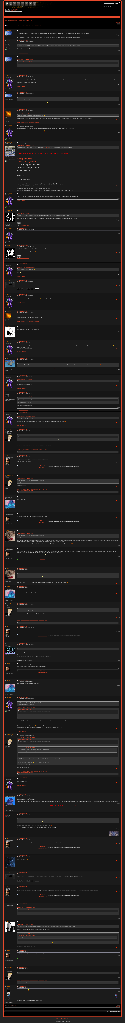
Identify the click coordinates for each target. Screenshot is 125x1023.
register (16, 9)
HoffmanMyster (10, 429)
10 (13, 23)
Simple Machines (67, 1018)
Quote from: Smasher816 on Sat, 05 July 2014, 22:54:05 (26, 267)
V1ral (8, 530)
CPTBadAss (9, 75)
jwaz (8, 813)
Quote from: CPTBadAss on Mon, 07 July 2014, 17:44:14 (26, 396)
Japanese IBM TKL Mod (35, 122)
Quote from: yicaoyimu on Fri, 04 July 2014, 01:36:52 (25, 113)
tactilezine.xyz (19, 86)
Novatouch (18, 449)
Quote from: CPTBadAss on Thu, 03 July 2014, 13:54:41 (25, 145)
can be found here (46, 147)
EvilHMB (8, 280)
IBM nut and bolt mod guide (21, 122)
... (8, 23)
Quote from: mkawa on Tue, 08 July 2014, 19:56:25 (25, 817)
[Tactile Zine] (6, 90)
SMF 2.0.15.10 (58, 1018)
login (13, 9)
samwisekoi (9, 142)
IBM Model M (32, 449)
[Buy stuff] (6, 49)
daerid (8, 855)
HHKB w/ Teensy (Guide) (25, 225)
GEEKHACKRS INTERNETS (42, 467)
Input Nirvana (9, 794)
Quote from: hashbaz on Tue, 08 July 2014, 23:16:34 (25, 700)
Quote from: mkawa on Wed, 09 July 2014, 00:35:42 (25, 647)
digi (7, 643)
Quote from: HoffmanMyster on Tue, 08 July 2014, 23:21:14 (26, 707)
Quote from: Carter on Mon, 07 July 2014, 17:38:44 (25, 379)
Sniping (8, 326)
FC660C (40, 449)
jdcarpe (8, 986)
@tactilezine (24, 86)
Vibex (8, 358)
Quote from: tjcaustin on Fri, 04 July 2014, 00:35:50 (25, 59)
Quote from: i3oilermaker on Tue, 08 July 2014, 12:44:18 (26, 416)
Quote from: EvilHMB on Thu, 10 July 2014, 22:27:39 (25, 924)
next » (119, 22)
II (29, 449)
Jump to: (108, 1011)
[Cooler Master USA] (6, 908)
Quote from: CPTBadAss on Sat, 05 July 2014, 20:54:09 (25, 213)
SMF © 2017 (63, 1018)
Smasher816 (9, 210)
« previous (116, 22)
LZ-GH (22, 449)
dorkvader (9, 109)
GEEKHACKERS (42, 465)
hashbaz (8, 496)
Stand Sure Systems (26, 162)
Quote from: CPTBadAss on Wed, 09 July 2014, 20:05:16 (26, 737)
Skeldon (46, 449)
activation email (13, 10)
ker (28, 449)
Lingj (8, 921)
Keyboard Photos (28, 122)
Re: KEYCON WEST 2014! (23, 40)
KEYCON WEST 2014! (23, 794)
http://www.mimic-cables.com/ (23, 53)
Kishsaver (36, 449)
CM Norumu (9, 904)
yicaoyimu (9, 30)
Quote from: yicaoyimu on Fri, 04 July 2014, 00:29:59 (25, 43)
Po (27, 449)
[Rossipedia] (6, 870)
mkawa (8, 455)
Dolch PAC (25, 449)
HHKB (43, 449)
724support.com (24, 159)
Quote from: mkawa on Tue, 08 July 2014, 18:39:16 (25, 478)
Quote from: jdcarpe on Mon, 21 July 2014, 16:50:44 (25, 450)
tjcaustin (8, 40)
